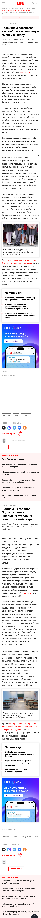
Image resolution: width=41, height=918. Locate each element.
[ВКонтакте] (19, 428)
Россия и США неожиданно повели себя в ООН (19, 496)
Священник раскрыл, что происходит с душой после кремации (18, 488)
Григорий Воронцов (10, 375)
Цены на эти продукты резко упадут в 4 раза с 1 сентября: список (20, 912)
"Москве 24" (24, 72)
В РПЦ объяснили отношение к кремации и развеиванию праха (19, 465)
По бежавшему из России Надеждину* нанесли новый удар (18, 905)
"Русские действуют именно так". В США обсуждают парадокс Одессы (18, 897)
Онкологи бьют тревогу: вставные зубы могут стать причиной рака (18, 481)
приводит (28, 593)
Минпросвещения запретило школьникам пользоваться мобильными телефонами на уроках (20, 726)
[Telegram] (14, 428)
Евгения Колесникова (10, 829)
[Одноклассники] (25, 428)
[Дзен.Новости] (4, 428)
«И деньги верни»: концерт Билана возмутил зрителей (20, 473)
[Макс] (9, 428)
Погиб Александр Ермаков (13, 459)
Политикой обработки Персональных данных (16, 10)
